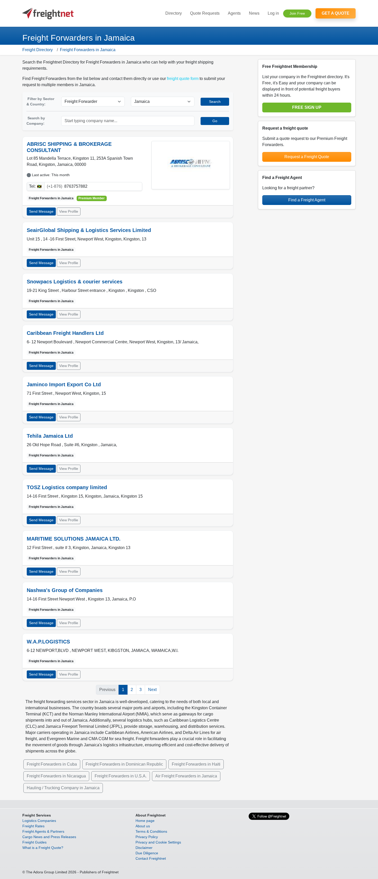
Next (152, 689)
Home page (145, 821)
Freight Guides (34, 842)
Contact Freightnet (151, 858)
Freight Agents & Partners (43, 831)
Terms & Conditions (151, 831)
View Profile (68, 211)
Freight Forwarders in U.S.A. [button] (121, 776)
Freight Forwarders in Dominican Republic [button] (124, 764)
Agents (234, 13)
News (254, 13)
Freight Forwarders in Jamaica (87, 50)
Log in (273, 13)
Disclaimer (144, 848)
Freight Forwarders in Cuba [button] (52, 764)
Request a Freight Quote (306, 157)
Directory (173, 13)
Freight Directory (37, 50)
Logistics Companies (39, 821)
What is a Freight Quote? (42, 848)
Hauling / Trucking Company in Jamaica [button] (63, 788)
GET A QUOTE (335, 13)
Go (214, 121)
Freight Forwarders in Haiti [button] (196, 764)
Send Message (41, 211)
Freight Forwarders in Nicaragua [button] (56, 776)
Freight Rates (33, 826)
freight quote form (183, 78)
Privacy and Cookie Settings (158, 842)
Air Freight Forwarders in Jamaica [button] (186, 776)
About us (143, 826)
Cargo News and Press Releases (49, 837)
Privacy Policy (147, 837)
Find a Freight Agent (306, 200)
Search (215, 102)
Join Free (297, 13)
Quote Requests (205, 13)
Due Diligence (147, 853)
